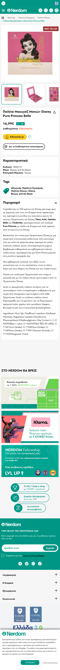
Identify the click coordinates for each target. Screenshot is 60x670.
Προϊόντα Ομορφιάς (26, 18)
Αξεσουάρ (11, 18)
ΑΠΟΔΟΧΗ (30, 662)
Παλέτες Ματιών (44, 18)
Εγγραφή (50, 548)
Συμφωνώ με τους (25, 555)
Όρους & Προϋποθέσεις (34, 555)
